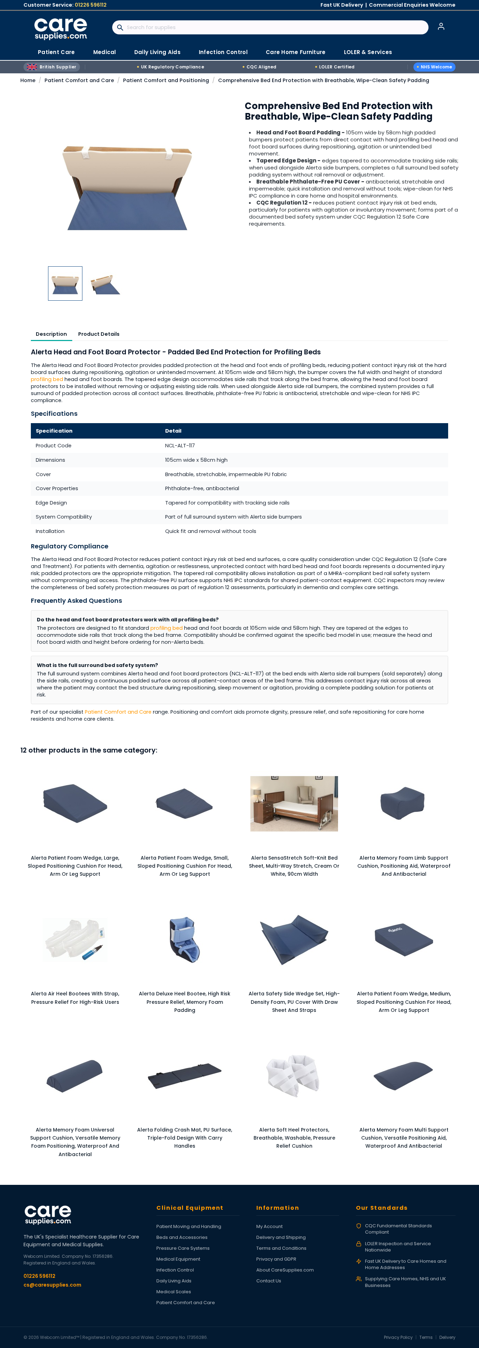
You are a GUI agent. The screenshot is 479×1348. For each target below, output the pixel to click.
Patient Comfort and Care (118, 711)
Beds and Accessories (182, 1237)
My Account (269, 1226)
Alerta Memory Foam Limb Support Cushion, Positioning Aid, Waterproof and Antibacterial (404, 866)
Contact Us (268, 1280)
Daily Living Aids (173, 1280)
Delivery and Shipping (281, 1237)
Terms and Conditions (281, 1248)
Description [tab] (51, 334)
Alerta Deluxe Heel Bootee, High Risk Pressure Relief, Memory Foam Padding (184, 1002)
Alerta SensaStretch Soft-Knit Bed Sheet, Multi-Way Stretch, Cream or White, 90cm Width (294, 866)
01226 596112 (91, 4)
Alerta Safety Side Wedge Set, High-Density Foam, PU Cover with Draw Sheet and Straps (294, 1002)
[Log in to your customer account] (441, 26)
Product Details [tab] (99, 334)
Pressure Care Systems (183, 1248)
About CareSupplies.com (285, 1270)
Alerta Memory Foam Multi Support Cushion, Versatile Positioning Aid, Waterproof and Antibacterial (403, 1138)
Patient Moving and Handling (188, 1226)
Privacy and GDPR (276, 1259)
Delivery (447, 1337)
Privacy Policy (398, 1337)
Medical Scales (173, 1291)
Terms (426, 1337)
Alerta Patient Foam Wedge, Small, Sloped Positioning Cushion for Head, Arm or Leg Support (184, 866)
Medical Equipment (178, 1259)
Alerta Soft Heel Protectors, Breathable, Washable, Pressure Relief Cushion (294, 1138)
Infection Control (175, 1270)
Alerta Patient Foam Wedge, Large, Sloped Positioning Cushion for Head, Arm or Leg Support (75, 866)
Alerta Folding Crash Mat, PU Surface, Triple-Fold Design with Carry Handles (184, 1138)
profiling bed (47, 379)
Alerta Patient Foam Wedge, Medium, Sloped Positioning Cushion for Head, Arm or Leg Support (404, 1002)
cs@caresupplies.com (52, 1284)
